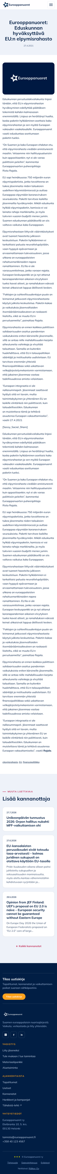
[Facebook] (13, 1035)
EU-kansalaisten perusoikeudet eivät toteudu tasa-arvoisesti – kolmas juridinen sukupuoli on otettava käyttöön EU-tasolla (28, 853)
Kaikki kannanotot (28, 946)
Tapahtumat (10, 1082)
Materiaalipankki (12, 1062)
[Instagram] (6, 1035)
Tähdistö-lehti (12, 1105)
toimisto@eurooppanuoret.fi (19, 1137)
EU (20, 762)
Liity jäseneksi (11, 1050)
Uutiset (7, 1088)
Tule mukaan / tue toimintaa (19, 1056)
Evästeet (45, 1162)
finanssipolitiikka (31, 762)
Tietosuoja (12, 1162)
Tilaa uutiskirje (14, 996)
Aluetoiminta (10, 1067)
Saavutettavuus (29, 1162)
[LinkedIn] (22, 1035)
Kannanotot (9, 1093)
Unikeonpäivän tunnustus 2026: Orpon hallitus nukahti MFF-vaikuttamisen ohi (27, 821)
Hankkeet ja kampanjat (16, 1099)
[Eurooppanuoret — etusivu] (16, 5)
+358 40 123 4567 (14, 1141)
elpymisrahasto (10, 762)
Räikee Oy (34, 1168)
